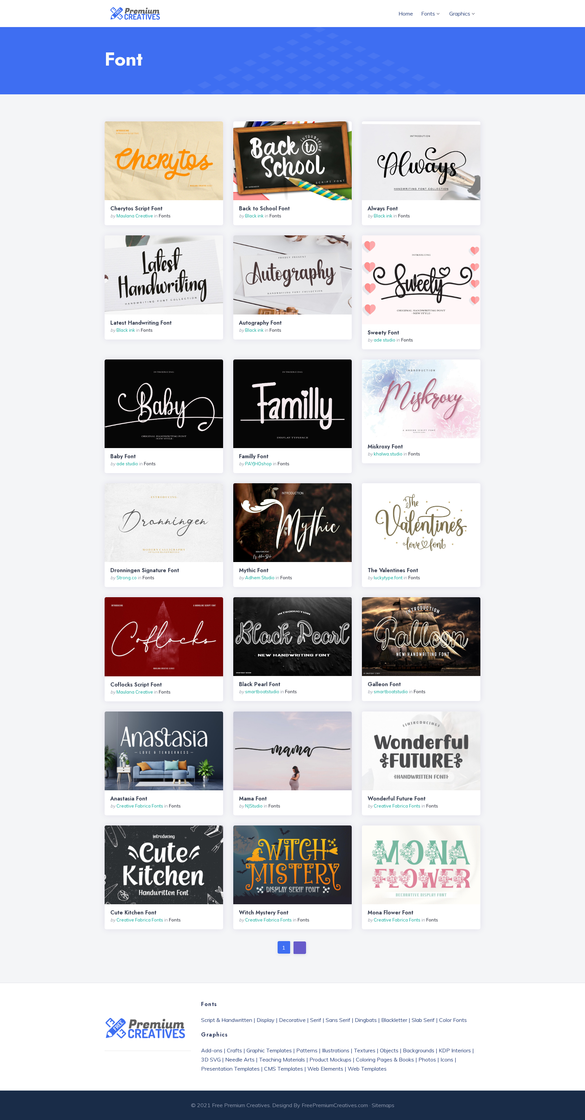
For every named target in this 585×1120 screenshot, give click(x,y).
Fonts (428, 13)
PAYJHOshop (258, 463)
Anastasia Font (128, 798)
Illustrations (335, 1050)
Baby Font (123, 456)
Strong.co (126, 577)
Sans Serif (338, 1020)
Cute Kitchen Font (133, 912)
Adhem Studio (260, 577)
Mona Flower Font (390, 912)
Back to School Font (264, 208)
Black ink (254, 215)
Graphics (459, 13)
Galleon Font (384, 684)
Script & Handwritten (226, 1020)
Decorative (292, 1020)
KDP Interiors (455, 1050)
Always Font (383, 208)
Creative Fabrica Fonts (139, 806)
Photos (427, 1059)
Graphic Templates (269, 1050)
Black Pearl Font (259, 684)
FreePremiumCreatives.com (335, 1105)
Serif (315, 1020)
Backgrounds (418, 1050)
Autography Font (260, 323)
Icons (446, 1059)
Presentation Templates (230, 1068)
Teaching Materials (282, 1059)
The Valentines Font (393, 570)
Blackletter (394, 1020)
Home (405, 13)
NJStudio (254, 806)
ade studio (384, 340)
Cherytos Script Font (136, 208)
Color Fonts (453, 1020)
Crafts (234, 1050)
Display (266, 1020)
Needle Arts (240, 1059)
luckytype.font (388, 577)
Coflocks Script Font (136, 684)
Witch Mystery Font (263, 912)
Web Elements (325, 1068)
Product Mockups (330, 1059)
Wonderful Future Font (397, 798)
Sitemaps (383, 1105)
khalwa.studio (388, 454)
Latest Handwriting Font (141, 323)
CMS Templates (283, 1068)
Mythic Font (253, 570)
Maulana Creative (134, 215)
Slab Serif (423, 1020)
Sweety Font (383, 332)
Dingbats (366, 1020)
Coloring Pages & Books (385, 1059)
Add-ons (211, 1050)
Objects (389, 1050)
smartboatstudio (262, 691)
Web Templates (367, 1068)
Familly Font (253, 456)
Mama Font (253, 798)
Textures (364, 1050)
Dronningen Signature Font (144, 570)
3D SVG (211, 1059)
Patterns (307, 1050)
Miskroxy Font (385, 446)
